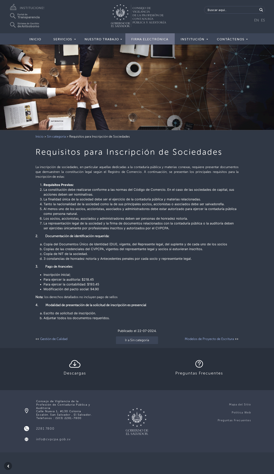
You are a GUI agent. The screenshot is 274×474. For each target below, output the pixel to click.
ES (263, 20)
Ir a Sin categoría (137, 340)
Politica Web (241, 412)
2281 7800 (45, 428)
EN (256, 20)
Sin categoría (56, 136)
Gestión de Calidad (53, 339)
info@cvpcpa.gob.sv (53, 439)
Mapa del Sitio (240, 404)
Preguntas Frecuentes (234, 420)
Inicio (35, 39)
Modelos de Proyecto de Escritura (209, 339)
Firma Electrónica (149, 39)
